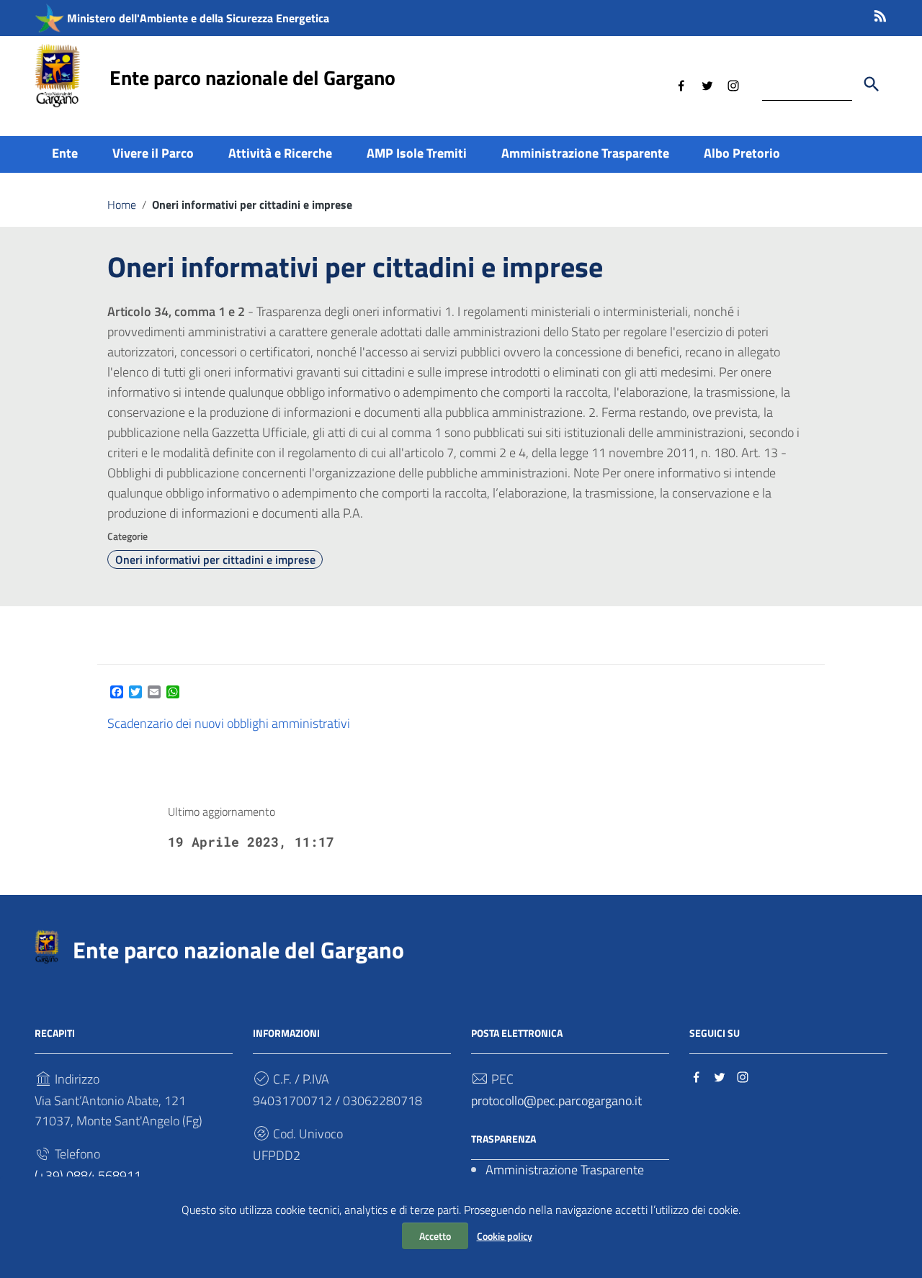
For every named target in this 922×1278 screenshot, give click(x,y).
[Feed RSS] (880, 13)
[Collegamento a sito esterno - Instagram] (733, 84)
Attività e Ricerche (280, 153)
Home (121, 204)
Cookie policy (504, 1235)
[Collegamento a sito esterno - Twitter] (707, 84)
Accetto (435, 1235)
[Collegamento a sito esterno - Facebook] (681, 84)
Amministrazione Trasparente (585, 153)
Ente (65, 153)
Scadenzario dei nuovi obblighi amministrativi (228, 723)
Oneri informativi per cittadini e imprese (215, 559)
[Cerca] (871, 84)
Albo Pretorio (742, 153)
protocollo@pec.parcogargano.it (556, 1100)
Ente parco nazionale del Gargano (252, 77)
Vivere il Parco (153, 153)
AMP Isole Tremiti (417, 153)
